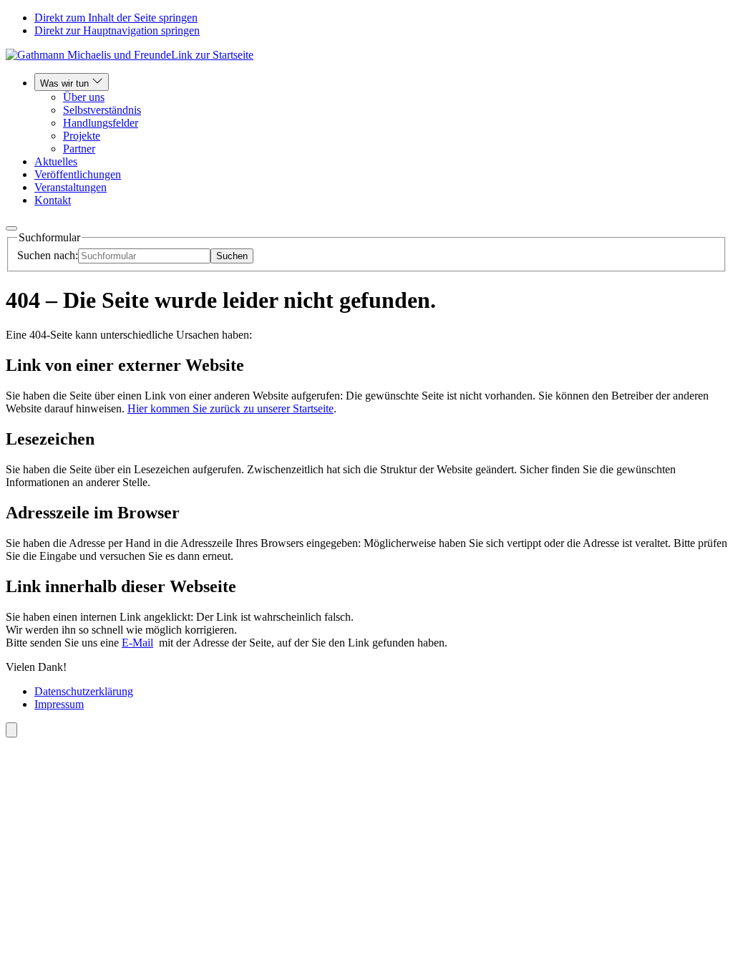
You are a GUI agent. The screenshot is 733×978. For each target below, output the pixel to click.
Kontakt (52, 200)
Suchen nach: (47, 255)
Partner (79, 148)
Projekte (81, 136)
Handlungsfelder (100, 123)
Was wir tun (66, 83)
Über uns (84, 97)
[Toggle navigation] (11, 228)
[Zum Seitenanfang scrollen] (11, 729)
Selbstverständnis (102, 110)
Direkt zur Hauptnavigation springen (117, 30)
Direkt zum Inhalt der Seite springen (116, 17)
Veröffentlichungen (77, 174)
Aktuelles (55, 161)
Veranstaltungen (70, 187)
